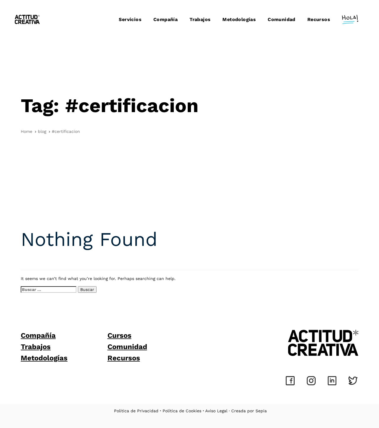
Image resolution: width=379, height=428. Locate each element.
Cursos (119, 335)
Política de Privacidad (136, 410)
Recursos (123, 358)
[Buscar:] (48, 289)
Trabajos (36, 347)
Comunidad (127, 347)
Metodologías (44, 358)
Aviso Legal (216, 410)
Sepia (261, 410)
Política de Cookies (182, 410)
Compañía (38, 335)
